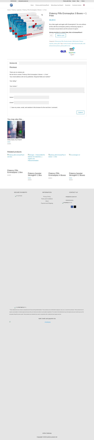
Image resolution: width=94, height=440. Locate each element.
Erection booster (68, 41)
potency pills (57, 43)
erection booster (67, 43)
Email (12, 102)
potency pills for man (65, 45)
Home (32, 5)
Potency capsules (16, 10)
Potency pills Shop (67, 1)
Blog (78, 1)
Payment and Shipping (47, 203)
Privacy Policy (47, 196)
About (47, 201)
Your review (13, 86)
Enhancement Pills (59, 41)
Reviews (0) (13, 63)
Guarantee (67, 5)
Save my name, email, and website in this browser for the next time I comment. (34, 107)
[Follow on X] (75, 207)
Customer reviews (76, 5)
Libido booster (75, 41)
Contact (74, 1)
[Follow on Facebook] (72, 207)
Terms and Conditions (47, 198)
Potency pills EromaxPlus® (42, 5)
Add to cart (60, 35)
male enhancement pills (76, 43)
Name (12, 97)
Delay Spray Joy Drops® (57, 5)
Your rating (13, 81)
